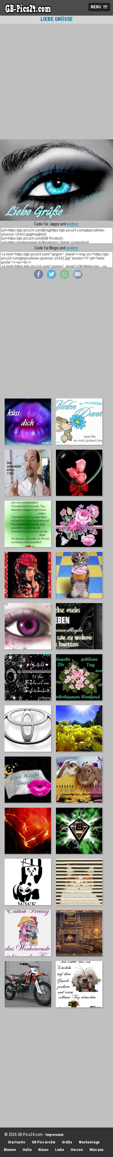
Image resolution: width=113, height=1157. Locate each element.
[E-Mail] (77, 277)
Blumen (10, 1149)
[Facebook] (38, 277)
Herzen (77, 1149)
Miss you (96, 1149)
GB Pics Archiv (43, 1142)
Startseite (16, 1142)
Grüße (67, 1142)
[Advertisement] (56, 81)
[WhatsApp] (64, 277)
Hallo (27, 1149)
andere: (73, 224)
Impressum (54, 1134)
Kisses (43, 1149)
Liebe (59, 1149)
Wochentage (89, 1142)
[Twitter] (51, 277)
